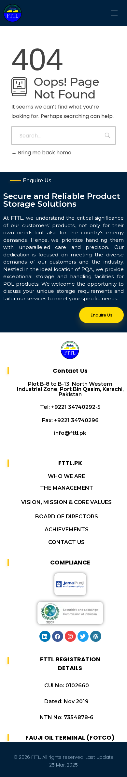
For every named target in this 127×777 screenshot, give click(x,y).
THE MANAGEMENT (66, 488)
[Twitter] (83, 636)
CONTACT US (66, 542)
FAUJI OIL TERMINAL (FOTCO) (70, 737)
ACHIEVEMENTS (67, 529)
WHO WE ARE (66, 476)
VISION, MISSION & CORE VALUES (66, 502)
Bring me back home (44, 152)
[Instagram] (70, 636)
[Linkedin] (44, 636)
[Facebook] (57, 636)
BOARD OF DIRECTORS (66, 516)
